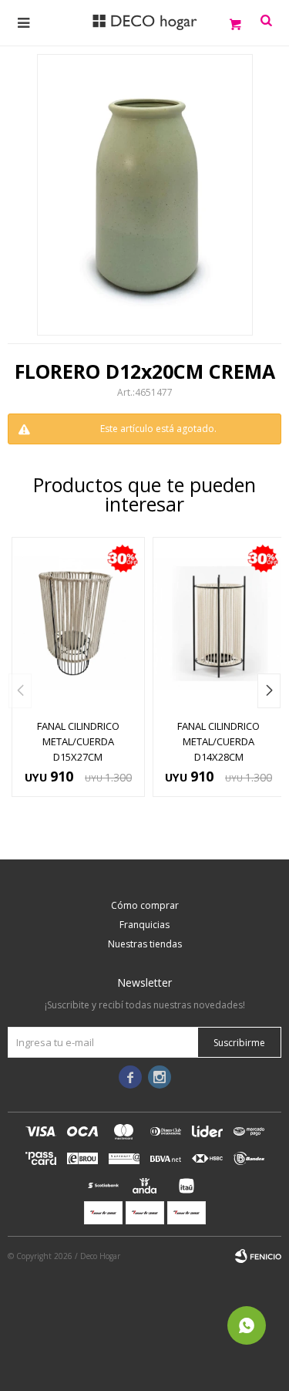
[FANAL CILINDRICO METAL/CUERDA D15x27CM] (78, 624)
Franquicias (144, 924)
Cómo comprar (145, 905)
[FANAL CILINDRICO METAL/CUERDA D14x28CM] (219, 624)
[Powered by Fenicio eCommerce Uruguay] (258, 1256)
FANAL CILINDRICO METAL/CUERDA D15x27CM (78, 741)
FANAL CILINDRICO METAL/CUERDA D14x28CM (218, 741)
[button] (269, 691)
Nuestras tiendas (145, 943)
